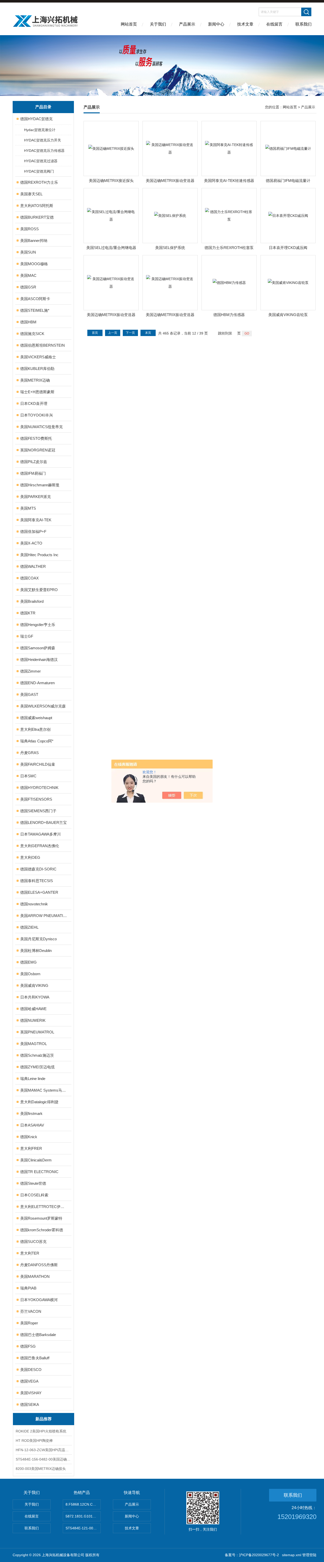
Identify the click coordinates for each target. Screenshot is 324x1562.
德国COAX (29, 578)
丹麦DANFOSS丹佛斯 (39, 1265)
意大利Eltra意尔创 (35, 729)
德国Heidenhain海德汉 (39, 659)
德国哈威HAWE (33, 1009)
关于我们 (158, 24)
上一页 (112, 333)
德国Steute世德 (33, 1183)
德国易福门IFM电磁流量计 (288, 180)
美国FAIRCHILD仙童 (37, 764)
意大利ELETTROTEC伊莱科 (43, 1206)
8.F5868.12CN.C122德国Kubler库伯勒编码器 (83, 1504)
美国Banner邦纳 (33, 240)
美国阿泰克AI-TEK (35, 520)
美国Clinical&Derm (36, 1160)
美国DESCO (31, 1369)
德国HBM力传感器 (229, 315)
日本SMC (28, 776)
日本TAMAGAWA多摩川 (40, 834)
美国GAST (29, 694)
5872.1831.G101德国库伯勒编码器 (83, 1516)
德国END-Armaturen (37, 683)
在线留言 (274, 24)
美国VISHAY (31, 1393)
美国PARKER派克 (35, 496)
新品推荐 (43, 1419)
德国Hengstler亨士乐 (37, 624)
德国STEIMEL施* (34, 310)
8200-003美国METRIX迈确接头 (41, 1469)
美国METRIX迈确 (35, 380)
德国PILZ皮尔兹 (33, 462)
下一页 (130, 333)
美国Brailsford (32, 601)
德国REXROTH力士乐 (39, 182)
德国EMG (28, 962)
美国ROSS (29, 229)
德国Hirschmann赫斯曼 (39, 485)
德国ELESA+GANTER (39, 892)
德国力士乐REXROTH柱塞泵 (229, 247)
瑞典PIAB (28, 1288)
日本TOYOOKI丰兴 (36, 415)
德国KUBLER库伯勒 (37, 368)
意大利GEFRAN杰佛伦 (39, 846)
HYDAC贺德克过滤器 (40, 161)
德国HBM (28, 322)
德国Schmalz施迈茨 (37, 1055)
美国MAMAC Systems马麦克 (43, 1090)
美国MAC (28, 275)
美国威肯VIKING (34, 985)
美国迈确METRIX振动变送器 (170, 180)
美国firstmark (31, 1113)
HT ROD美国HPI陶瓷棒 (34, 1441)
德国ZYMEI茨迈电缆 (37, 1067)
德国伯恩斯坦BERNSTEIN (42, 345)
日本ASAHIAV (32, 1125)
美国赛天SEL (31, 194)
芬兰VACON (30, 1311)
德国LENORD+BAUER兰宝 (43, 822)
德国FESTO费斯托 (36, 438)
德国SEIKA (29, 1404)
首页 (95, 333)
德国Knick (28, 1137)
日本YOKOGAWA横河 (39, 1300)
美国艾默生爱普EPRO (39, 590)
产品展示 (187, 24)
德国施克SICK (32, 333)
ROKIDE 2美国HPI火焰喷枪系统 (41, 1431)
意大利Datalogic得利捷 (39, 1102)
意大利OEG (30, 857)
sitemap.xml (291, 1555)
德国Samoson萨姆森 (37, 648)
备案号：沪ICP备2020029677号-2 (252, 1555)
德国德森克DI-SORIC (38, 869)
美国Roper (29, 1323)
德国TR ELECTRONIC (39, 1172)
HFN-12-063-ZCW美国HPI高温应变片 (43, 1450)
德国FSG (28, 1346)
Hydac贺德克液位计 (39, 130)
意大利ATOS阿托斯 (36, 205)
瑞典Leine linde (32, 1078)
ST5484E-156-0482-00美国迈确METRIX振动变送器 (43, 1459)
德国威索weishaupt (36, 718)
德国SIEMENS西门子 (38, 811)
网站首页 (129, 24)
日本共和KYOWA (34, 997)
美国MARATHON (35, 1276)
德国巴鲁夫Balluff (34, 1358)
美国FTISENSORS (36, 799)
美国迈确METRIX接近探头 (111, 180)
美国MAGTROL (33, 1044)
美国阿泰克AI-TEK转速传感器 (229, 180)
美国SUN (28, 252)
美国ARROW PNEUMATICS (43, 915)
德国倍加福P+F (33, 531)
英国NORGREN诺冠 (37, 450)
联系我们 (303, 24)
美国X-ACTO (31, 543)
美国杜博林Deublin (36, 950)
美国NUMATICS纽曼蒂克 (41, 427)
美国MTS (28, 508)
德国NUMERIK (33, 1020)
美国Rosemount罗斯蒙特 (41, 1218)
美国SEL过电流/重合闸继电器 (111, 247)
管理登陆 (309, 1555)
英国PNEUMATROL (37, 1032)
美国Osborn (30, 974)
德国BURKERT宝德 (37, 217)
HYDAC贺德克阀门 (39, 171)
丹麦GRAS (29, 753)
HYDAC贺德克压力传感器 (44, 151)
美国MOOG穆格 (34, 264)
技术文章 (245, 24)
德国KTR (27, 613)
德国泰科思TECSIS (36, 881)
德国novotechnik (34, 904)
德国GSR (28, 287)
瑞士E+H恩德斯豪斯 (37, 392)
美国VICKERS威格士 (38, 357)
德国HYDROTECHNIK (39, 787)
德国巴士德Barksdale (38, 1334)
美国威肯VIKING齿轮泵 (288, 315)
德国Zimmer (30, 671)
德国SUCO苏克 (33, 1241)
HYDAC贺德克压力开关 (42, 140)
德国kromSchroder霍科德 (41, 1230)
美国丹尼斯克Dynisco (38, 939)
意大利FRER (31, 1148)
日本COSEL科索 (34, 1195)
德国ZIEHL (29, 927)
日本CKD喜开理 (33, 403)
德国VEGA (29, 1381)
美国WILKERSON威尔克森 (43, 706)
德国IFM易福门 (33, 473)
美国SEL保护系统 (170, 247)
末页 (148, 333)
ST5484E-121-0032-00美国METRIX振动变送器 (83, 1528)
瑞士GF (26, 636)
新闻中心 (216, 24)
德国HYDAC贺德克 (36, 119)
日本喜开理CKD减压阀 (288, 247)
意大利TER (29, 1253)
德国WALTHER (33, 566)
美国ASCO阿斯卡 (35, 299)
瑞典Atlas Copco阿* (36, 741)
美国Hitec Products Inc (39, 555)
